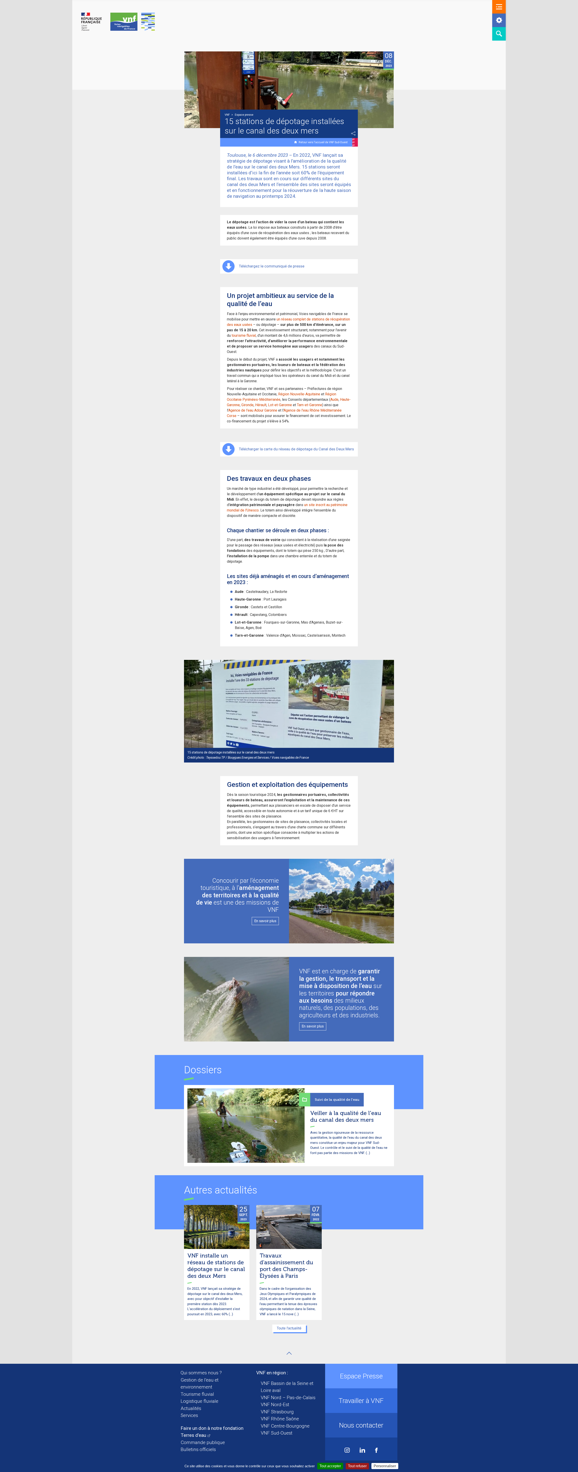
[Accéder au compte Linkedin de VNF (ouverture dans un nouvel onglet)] (362, 1450)
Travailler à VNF (361, 1401)
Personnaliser (385, 1466)
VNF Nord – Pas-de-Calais (288, 1397)
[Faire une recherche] (499, 34)
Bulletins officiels (198, 1449)
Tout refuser (357, 1466)
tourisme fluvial (244, 335)
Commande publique (203, 1442)
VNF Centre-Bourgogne (285, 1426)
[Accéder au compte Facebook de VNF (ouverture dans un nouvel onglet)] (376, 1450)
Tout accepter (330, 1466)
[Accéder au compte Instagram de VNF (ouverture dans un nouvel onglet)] (347, 1450)
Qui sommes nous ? (201, 1372)
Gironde (247, 405)
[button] (499, 7)
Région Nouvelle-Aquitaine (299, 394)
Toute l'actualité (289, 1328)
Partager (353, 133)
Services (189, 1415)
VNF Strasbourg (277, 1411)
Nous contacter (361, 1425)
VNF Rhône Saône (280, 1418)
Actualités (191, 1408)
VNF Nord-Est (275, 1404)
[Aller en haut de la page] (289, 1353)
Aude (334, 399)
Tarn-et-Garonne (309, 405)
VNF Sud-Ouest (276, 1433)
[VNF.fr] (118, 22)
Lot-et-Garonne (280, 405)
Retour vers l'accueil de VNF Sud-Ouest (323, 142)
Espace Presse (361, 1376)
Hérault (260, 405)
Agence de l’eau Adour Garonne (252, 410)
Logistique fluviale (199, 1401)
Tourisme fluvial (197, 1394)
